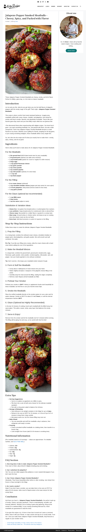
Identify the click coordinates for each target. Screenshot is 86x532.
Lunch (47, 6)
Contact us (74, 6)
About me (66, 6)
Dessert (59, 6)
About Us (58, 530)
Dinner (53, 6)
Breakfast (40, 6)
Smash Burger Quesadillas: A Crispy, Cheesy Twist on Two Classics (24, 522)
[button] (80, 6)
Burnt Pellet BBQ (19, 441)
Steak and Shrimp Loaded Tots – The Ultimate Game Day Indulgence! (24, 524)
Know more (71, 50)
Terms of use (79, 530)
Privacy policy (71, 530)
